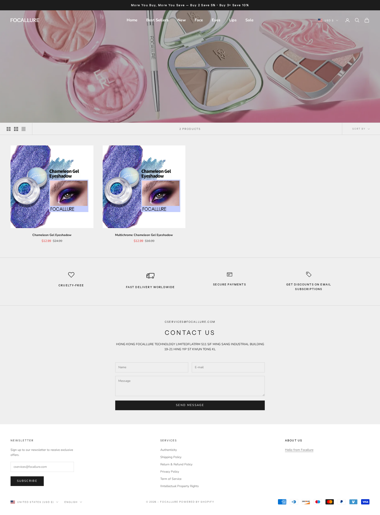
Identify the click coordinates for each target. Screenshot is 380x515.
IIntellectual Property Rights (179, 486)
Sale (249, 20)
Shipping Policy (170, 457)
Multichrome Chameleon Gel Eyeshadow (144, 235)
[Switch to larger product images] (9, 129)
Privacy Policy (169, 472)
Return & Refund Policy (176, 464)
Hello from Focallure (299, 450)
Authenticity (168, 450)
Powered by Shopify (196, 501)
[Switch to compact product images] (24, 129)
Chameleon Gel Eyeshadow (51, 235)
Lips (233, 20)
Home (132, 20)
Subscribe (27, 481)
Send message (190, 405)
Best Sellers (157, 20)
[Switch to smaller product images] (16, 129)
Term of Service (170, 479)
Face (199, 20)
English (71, 502)
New (181, 20)
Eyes (216, 20)
